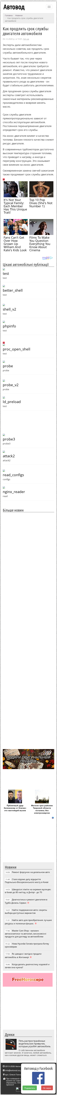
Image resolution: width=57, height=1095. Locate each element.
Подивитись (29, 1088)
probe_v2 (11, 385)
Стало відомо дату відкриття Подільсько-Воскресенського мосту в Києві (26, 880)
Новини (19, 15)
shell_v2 (9, 309)
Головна (9, 15)
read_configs (13, 475)
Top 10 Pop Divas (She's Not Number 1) (40, 203)
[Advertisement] (28, 630)
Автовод (13, 6)
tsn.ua (26, 39)
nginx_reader (14, 491)
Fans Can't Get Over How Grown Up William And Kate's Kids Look (15, 243)
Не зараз (47, 1088)
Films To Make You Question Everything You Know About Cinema (39, 243)
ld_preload (12, 401)
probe (8, 366)
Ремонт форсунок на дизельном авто (31, 872)
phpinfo (9, 326)
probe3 (9, 439)
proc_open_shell (16, 349)
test (6, 273)
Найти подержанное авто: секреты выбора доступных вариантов (26, 911)
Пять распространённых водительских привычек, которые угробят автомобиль (34, 1044)
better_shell (13, 290)
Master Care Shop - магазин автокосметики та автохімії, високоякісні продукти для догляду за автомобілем (25, 933)
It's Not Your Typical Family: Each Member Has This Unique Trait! (15, 206)
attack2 (9, 456)
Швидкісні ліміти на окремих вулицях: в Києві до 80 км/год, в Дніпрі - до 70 (28, 891)
